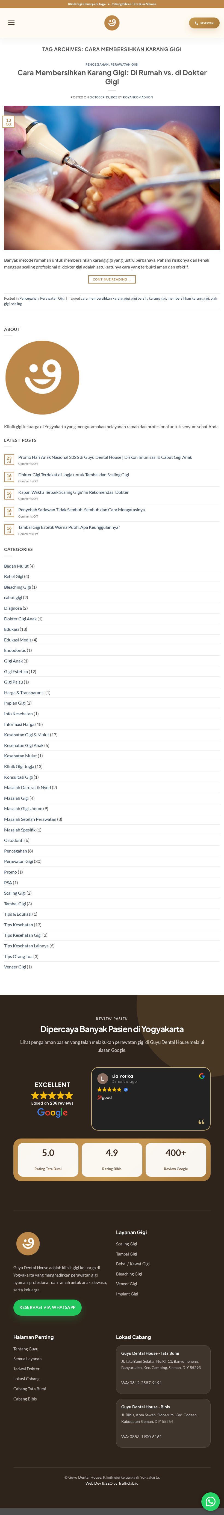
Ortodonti (13, 840)
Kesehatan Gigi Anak (23, 745)
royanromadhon (138, 97)
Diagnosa (13, 608)
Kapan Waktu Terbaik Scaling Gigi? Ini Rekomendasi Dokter (73, 492)
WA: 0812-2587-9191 (141, 1382)
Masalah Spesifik (20, 829)
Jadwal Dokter (26, 1368)
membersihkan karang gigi (188, 298)
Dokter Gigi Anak (20, 618)
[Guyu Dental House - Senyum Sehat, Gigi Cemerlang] (112, 23)
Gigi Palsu (13, 681)
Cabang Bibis (25, 1398)
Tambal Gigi (15, 903)
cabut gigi (13, 597)
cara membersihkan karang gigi (105, 298)
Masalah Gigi (16, 798)
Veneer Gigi (15, 966)
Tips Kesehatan (18, 924)
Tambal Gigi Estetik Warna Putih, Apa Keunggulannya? (69, 527)
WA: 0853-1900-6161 (141, 1436)
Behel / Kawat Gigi (133, 1263)
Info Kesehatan (18, 713)
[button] (11, 23)
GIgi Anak (13, 660)
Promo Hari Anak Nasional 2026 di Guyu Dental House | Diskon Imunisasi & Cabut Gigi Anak (105, 457)
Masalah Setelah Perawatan (30, 819)
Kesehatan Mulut (20, 755)
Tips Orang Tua (18, 956)
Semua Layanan (27, 1358)
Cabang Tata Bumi (29, 1388)
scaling (16, 304)
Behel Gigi (13, 576)
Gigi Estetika (16, 671)
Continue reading (112, 279)
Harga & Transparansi (24, 692)
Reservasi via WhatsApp (47, 1307)
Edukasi (11, 629)
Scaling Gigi (15, 892)
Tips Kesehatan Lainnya (26, 945)
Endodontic (15, 650)
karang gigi (157, 298)
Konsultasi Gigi (18, 777)
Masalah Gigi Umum (23, 808)
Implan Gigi (15, 702)
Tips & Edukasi (17, 913)
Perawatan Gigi (124, 64)
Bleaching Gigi (17, 586)
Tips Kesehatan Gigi (23, 935)
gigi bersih (139, 298)
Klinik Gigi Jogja (19, 766)
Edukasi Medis (17, 639)
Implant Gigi (127, 1293)
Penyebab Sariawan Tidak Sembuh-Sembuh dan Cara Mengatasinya (81, 509)
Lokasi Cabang (26, 1378)
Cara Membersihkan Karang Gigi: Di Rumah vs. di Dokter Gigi (112, 77)
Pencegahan (97, 64)
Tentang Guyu (25, 1348)
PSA (8, 882)
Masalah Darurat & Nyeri (27, 787)
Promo (10, 871)
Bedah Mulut (16, 565)
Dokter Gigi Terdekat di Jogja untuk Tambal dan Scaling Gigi (73, 474)
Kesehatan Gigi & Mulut (26, 734)
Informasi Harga (19, 724)
